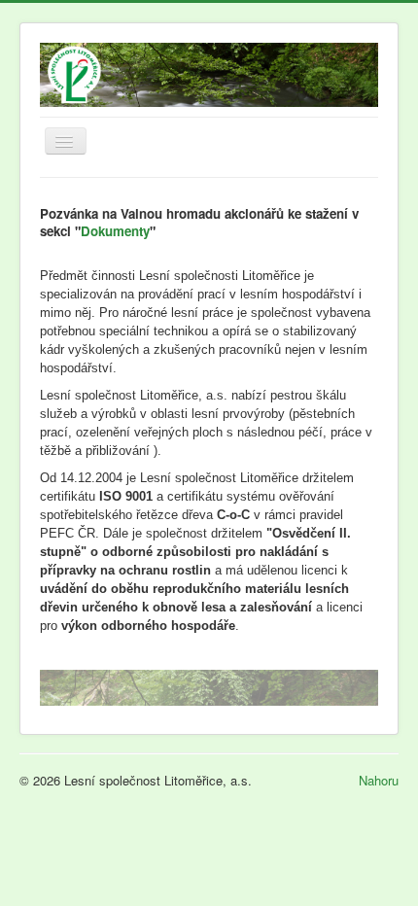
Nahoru (379, 780)
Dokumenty (115, 231)
